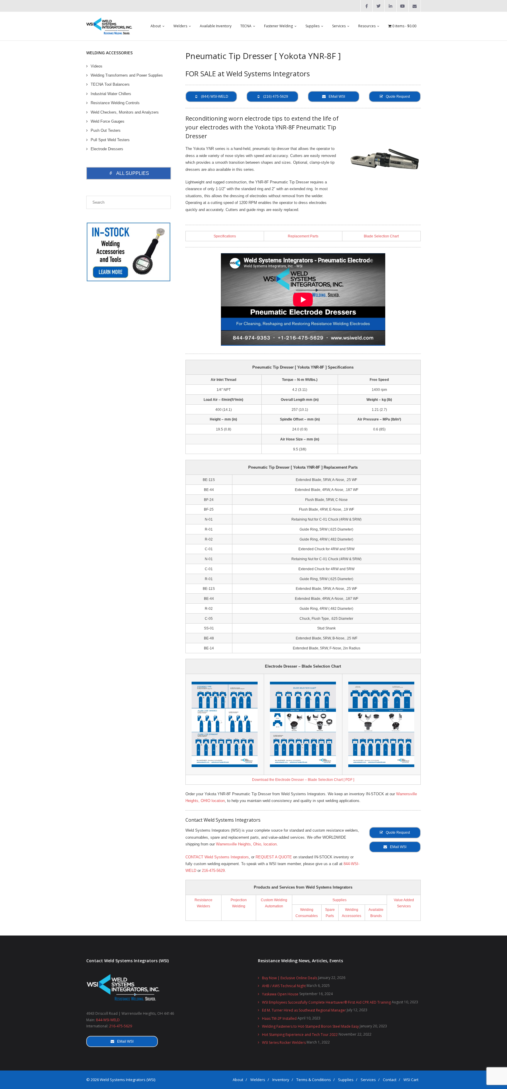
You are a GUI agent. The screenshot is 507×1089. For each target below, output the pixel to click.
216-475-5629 (213, 870)
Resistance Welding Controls (115, 103)
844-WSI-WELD (108, 1019)
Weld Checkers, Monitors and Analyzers (125, 112)
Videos (96, 66)
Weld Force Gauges (107, 121)
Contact (389, 1079)
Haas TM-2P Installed (279, 1018)
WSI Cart (410, 1079)
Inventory (280, 1079)
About (238, 1079)
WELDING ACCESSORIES (109, 52)
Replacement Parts (303, 236)
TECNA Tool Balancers (110, 84)
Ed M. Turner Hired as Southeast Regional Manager (304, 1010)
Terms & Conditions (313, 1079)
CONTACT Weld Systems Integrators (217, 857)
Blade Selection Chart (381, 236)
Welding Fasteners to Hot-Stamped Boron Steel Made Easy (310, 1026)
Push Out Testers (106, 130)
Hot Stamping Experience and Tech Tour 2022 (300, 1034)
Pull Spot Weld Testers (110, 140)
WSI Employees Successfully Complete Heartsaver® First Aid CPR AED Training (326, 1002)
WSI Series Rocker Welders (284, 1042)
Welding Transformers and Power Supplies (127, 75)
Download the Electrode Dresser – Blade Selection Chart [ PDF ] (303, 779)
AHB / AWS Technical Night (284, 985)
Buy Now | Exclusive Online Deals (289, 977)
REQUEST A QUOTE (274, 857)
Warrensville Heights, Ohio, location (246, 844)
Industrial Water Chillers (111, 94)
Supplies (339, 900)
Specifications (225, 236)
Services (368, 1079)
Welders (257, 1079)
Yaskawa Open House (280, 994)
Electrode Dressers (107, 149)
